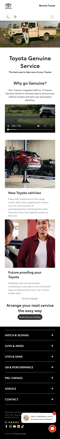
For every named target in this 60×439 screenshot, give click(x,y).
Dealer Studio (20, 433)
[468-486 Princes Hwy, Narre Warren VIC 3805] (15, 17)
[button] (52, 17)
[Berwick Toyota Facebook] (7, 426)
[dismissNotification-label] (54, 413)
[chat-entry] (52, 428)
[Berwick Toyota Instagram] (11, 426)
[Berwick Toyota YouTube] (15, 426)
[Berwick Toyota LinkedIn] (19, 426)
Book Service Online (30, 316)
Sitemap (17, 415)
